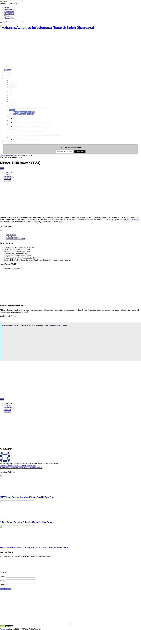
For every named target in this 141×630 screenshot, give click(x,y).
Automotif (13, 80)
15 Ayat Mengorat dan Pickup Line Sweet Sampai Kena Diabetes (37, 135)
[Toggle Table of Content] (1, 231)
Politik (6, 76)
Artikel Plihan (9, 103)
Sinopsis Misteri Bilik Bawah (15, 239)
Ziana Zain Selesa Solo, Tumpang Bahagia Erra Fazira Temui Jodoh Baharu (34, 547)
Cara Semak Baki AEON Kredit (25, 118)
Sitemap (7, 16)
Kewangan (13, 87)
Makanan (8, 72)
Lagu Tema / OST (12, 237)
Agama (7, 68)
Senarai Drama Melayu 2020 (24, 112)
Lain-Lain (7, 78)
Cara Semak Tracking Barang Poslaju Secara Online (32, 139)
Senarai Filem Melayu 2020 (23, 114)
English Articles (10, 141)
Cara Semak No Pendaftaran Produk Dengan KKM (32, 122)
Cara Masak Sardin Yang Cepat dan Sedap (29, 131)
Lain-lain (12, 101)
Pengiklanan (9, 12)
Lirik (10, 89)
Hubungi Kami (9, 18)
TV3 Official (11, 316)
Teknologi (12, 99)
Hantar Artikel (9, 9)
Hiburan (7, 70)
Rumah (11, 93)
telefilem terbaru (133, 219)
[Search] (1, 1)
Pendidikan (8, 74)
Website (3, 584)
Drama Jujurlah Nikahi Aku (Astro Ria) (18, 465)
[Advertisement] (70, 47)
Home (6, 7)
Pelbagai (12, 137)
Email (2, 580)
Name (3, 576)
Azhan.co (3, 629)
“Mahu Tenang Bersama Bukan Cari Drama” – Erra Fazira (26, 522)
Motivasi (12, 91)
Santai (11, 95)
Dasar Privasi (9, 14)
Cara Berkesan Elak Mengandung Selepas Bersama (32, 126)
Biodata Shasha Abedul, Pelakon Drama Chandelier (21, 468)
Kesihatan (12, 84)
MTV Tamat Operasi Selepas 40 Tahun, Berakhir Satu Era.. (27, 497)
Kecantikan (13, 82)
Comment (4, 572)
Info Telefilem (11, 235)
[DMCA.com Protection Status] (6, 627)
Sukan (11, 97)
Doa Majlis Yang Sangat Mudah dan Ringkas (29, 108)
